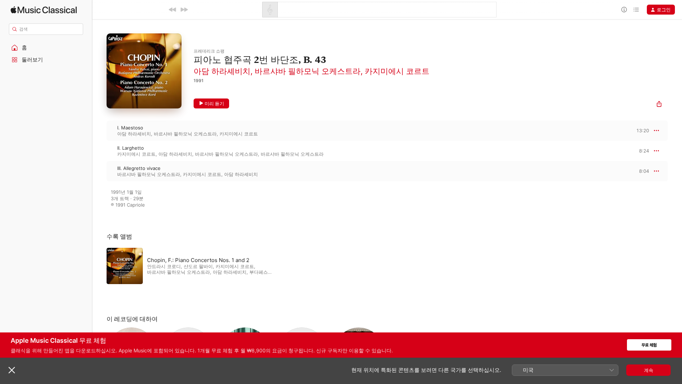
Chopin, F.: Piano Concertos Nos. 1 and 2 (198, 260)
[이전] (172, 9)
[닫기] (12, 370)
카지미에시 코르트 (397, 71)
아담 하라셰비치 (222, 71)
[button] (46, 47)
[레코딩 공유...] (659, 104)
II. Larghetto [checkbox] (130, 148)
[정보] (624, 10)
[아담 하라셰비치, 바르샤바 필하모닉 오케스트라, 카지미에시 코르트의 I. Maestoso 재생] (99, 130)
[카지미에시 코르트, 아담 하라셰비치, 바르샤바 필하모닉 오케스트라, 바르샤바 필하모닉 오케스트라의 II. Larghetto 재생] (99, 151)
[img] (44, 10)
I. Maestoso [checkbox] (130, 127)
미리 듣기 (214, 103)
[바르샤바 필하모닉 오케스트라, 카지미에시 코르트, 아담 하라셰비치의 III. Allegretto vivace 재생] (99, 171)
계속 (648, 370)
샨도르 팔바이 (198, 266)
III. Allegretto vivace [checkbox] (139, 168)
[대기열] (636, 10)
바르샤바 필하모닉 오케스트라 (308, 71)
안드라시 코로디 (164, 266)
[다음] (184, 9)
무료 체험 (649, 345)
